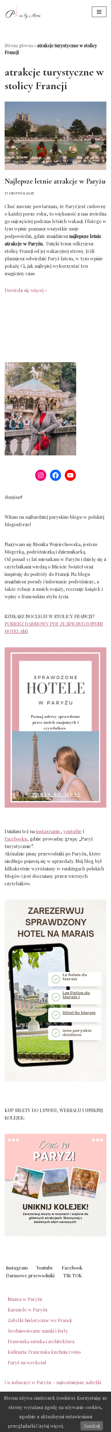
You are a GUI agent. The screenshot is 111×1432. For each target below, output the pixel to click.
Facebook (72, 1268)
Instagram (17, 1268)
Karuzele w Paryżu (27, 1310)
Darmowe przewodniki (30, 1275)
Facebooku (16, 839)
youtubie (72, 831)
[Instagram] (40, 475)
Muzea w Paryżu (25, 1299)
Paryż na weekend (27, 1362)
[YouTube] (70, 475)
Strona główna (19, 45)
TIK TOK (72, 1275)
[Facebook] (55, 475)
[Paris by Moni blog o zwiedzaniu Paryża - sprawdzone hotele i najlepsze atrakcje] (23, 11)
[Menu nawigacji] (99, 12)
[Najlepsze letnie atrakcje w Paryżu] (55, 136)
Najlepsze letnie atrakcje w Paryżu (55, 181)
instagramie (48, 831)
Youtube (44, 1268)
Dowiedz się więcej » (26, 290)
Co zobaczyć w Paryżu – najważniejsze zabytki (53, 1382)
